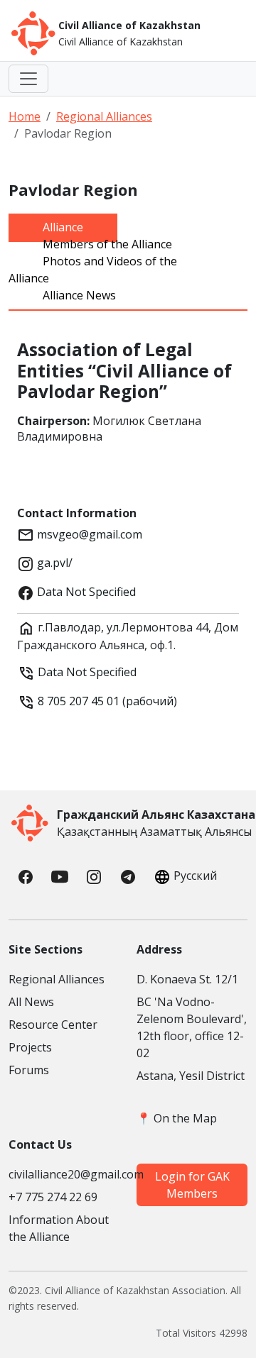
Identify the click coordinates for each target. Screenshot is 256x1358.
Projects (30, 1047)
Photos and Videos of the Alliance (93, 269)
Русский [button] (195, 875)
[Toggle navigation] (28, 79)
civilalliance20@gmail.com (64, 1174)
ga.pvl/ (53, 562)
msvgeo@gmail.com (88, 534)
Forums (29, 1070)
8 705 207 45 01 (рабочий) (106, 701)
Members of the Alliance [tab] (107, 244)
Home (25, 116)
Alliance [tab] (63, 227)
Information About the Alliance (59, 1228)
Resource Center (53, 1024)
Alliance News (79, 295)
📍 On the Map (177, 1118)
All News (31, 1002)
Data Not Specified (85, 592)
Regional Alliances (104, 116)
